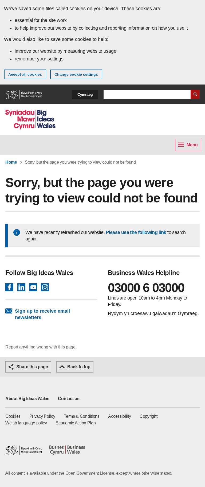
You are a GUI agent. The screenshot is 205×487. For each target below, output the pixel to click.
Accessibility (119, 416)
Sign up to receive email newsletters (42, 314)
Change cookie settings (76, 74)
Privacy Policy (42, 416)
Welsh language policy (26, 423)
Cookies (13, 416)
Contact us (68, 398)
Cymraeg (85, 94)
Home (11, 162)
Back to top (78, 367)
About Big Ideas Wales (27, 398)
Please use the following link (136, 232)
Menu (192, 145)
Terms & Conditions (82, 416)
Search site (195, 94)
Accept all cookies (25, 74)
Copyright (148, 416)
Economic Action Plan (76, 423)
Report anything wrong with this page (40, 347)
